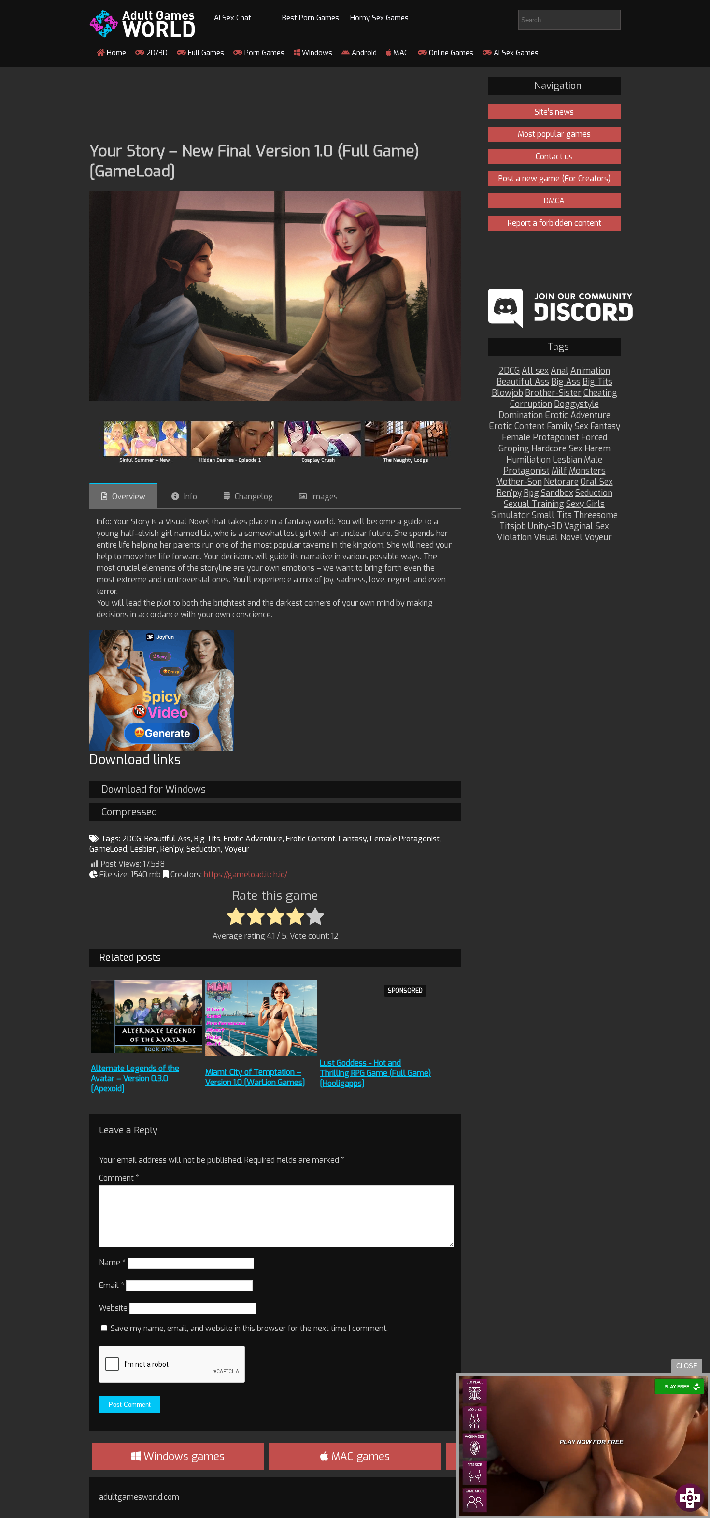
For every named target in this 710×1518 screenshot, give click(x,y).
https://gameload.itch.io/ (245, 874)
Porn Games (263, 53)
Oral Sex (597, 482)
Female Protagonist (405, 839)
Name (112, 1263)
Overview (128, 497)
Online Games (450, 53)
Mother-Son (519, 482)
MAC (400, 53)
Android (363, 53)
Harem (597, 448)
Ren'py (171, 849)
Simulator (510, 515)
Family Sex (567, 426)
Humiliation (528, 459)
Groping (513, 448)
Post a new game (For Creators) (554, 178)
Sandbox (557, 493)
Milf (559, 471)
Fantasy (353, 839)
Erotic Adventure (253, 839)
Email (111, 1285)
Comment (119, 1178)
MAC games (359, 1456)
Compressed (129, 812)
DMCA (554, 201)
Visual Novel (558, 537)
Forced (594, 437)
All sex (535, 370)
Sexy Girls (585, 504)
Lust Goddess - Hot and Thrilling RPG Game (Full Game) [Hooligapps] (375, 1073)
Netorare (561, 482)
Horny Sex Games (379, 18)
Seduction (203, 849)
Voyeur (236, 849)
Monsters (587, 471)
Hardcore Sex (556, 448)
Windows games (183, 1456)
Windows (316, 53)
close (686, 1366)
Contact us (554, 156)
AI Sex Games (515, 53)
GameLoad (108, 849)
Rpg (531, 493)
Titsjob (512, 526)
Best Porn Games (310, 18)
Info (190, 497)
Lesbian (143, 849)
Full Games (205, 53)
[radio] (236, 916)
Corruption (531, 404)
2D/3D (156, 53)
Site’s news (554, 112)
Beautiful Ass (167, 839)
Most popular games (554, 134)
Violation (514, 537)
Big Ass (566, 382)
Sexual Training (534, 504)
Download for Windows (153, 789)
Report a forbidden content (554, 223)
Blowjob (507, 393)
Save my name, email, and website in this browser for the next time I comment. (249, 1328)
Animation (590, 370)
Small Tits (552, 515)
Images (325, 497)
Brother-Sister (553, 393)
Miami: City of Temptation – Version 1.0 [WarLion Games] (255, 1077)
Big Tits (207, 839)
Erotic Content (310, 839)
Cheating (600, 393)
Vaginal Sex (586, 526)
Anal (559, 370)
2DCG (131, 839)
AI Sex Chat (232, 18)
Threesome (596, 515)
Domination (520, 415)
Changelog (254, 497)
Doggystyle (576, 404)
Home (115, 53)
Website (113, 1308)
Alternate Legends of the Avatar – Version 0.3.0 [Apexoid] (135, 1078)
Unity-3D (545, 526)
